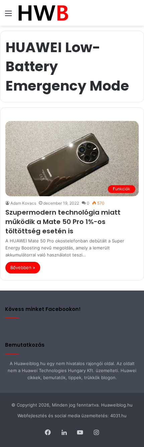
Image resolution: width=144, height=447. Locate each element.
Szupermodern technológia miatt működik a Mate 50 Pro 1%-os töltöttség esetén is (63, 222)
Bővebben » (22, 267)
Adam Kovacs (23, 203)
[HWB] (43, 13)
